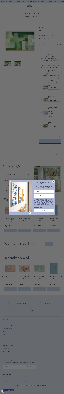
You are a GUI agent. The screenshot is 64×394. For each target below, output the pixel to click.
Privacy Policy (36, 207)
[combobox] (36, 196)
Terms (41, 207)
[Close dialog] (53, 181)
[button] (3, 391)
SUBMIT (44, 210)
